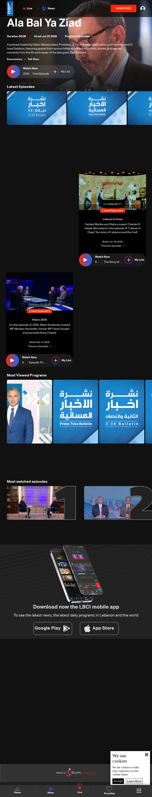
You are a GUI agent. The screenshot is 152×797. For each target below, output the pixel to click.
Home (17, 792)
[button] (15, 83)
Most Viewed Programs (27, 375)
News (51, 8)
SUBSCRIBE (123, 8)
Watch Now (30, 68)
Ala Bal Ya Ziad (44, 23)
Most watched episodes (27, 482)
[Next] (147, 108)
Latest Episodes (21, 87)
